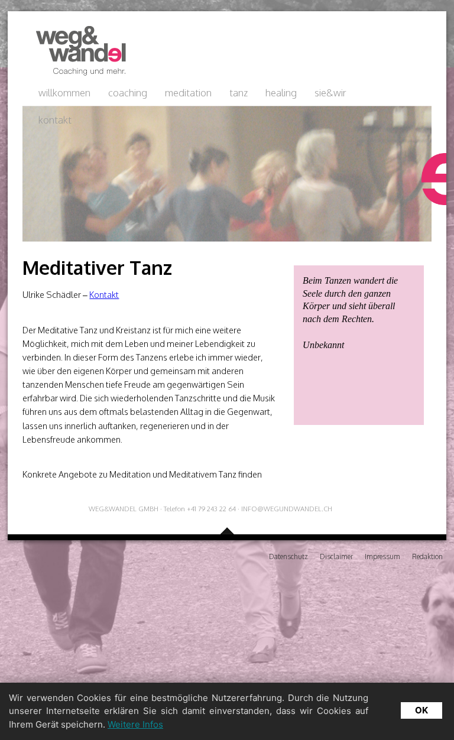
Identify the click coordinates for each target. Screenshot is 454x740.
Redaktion (427, 556)
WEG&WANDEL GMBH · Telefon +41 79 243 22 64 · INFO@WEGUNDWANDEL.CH (210, 508)
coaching (127, 92)
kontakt (55, 119)
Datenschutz (288, 556)
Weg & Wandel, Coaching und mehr (77, 51)
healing (281, 92)
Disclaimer (336, 556)
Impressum (382, 556)
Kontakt (104, 294)
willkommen (64, 92)
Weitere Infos (135, 724)
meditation (188, 92)
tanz (238, 92)
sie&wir (330, 92)
